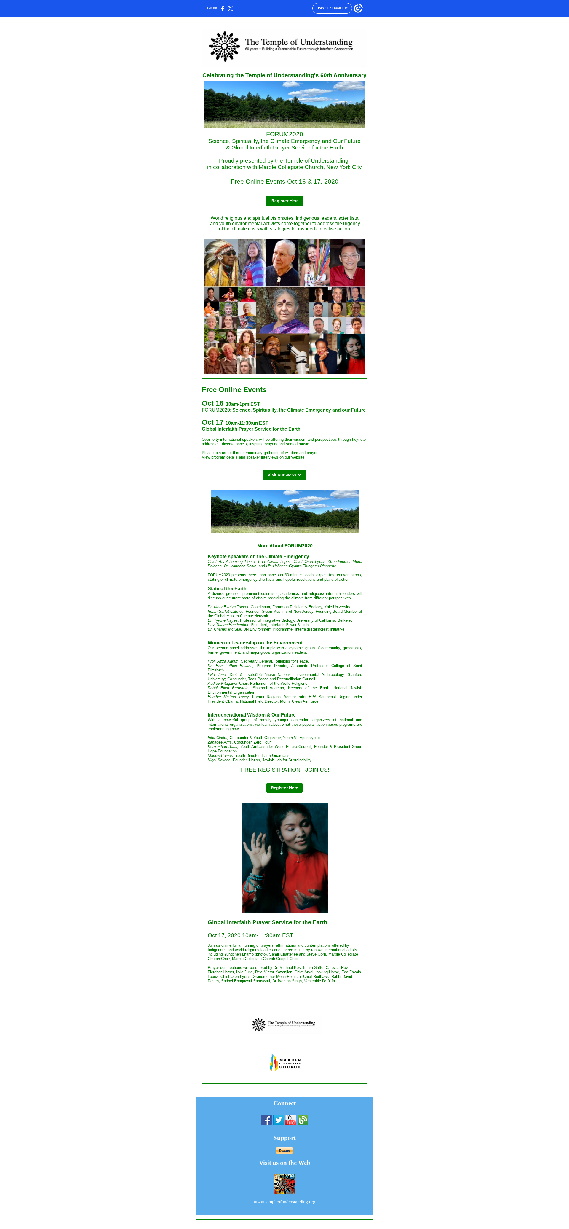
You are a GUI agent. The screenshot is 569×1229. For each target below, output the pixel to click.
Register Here (285, 200)
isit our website (285, 474)
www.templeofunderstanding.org (284, 1201)
